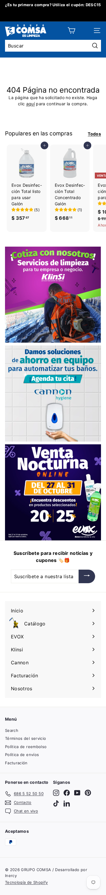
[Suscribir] (87, 576)
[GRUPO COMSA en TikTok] (56, 803)
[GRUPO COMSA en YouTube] (77, 793)
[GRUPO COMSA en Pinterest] (88, 793)
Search (11, 730)
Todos (94, 133)
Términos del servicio (25, 738)
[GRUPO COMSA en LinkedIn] (67, 803)
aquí (30, 103)
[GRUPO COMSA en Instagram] (56, 793)
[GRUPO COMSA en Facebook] (67, 793)
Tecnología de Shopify (26, 882)
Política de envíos (22, 754)
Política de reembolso (26, 746)
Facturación (16, 762)
